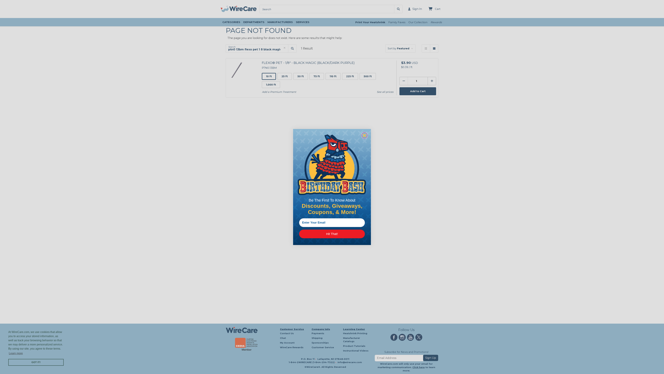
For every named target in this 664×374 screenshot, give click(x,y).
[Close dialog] (364, 135)
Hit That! (332, 234)
